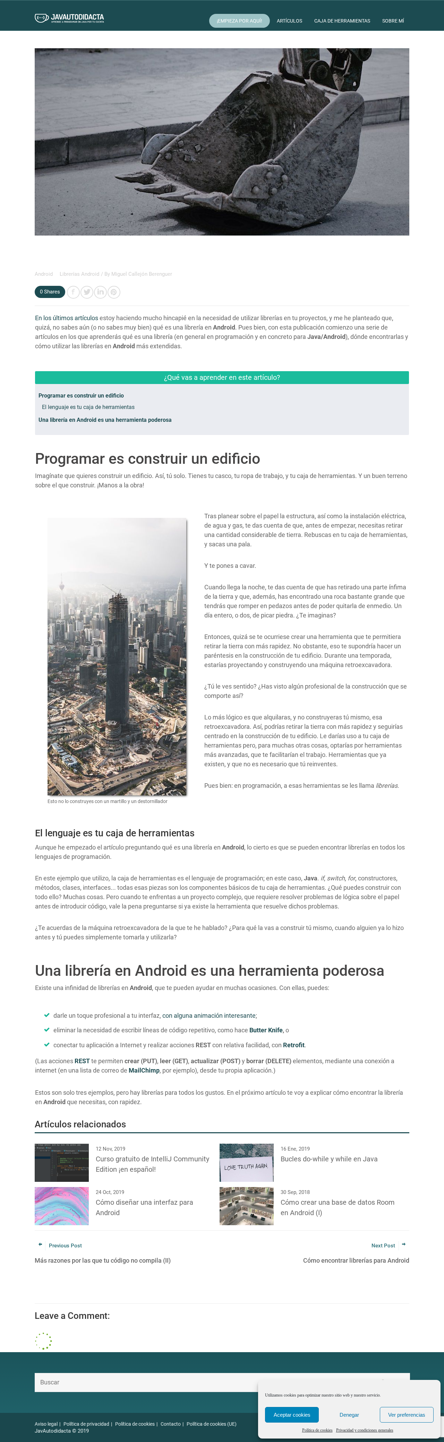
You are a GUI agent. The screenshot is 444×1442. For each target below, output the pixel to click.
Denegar (349, 1415)
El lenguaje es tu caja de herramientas (88, 407)
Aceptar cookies (292, 1415)
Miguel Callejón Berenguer (141, 274)
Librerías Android (79, 274)
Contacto (171, 1424)
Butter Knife (266, 1030)
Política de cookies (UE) (212, 1424)
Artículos (289, 21)
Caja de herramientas (342, 21)
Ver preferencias (406, 1415)
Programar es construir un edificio (81, 395)
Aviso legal (46, 1424)
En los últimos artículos (66, 318)
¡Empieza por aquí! (239, 21)
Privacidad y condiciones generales (364, 1430)
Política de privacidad (86, 1424)
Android (44, 274)
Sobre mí (393, 21)
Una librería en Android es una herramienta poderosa (105, 420)
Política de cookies (317, 1430)
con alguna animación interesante (209, 1015)
